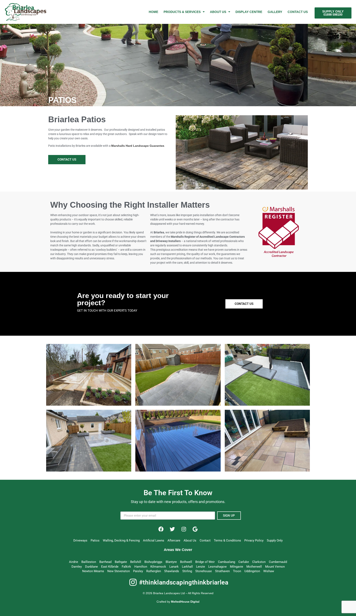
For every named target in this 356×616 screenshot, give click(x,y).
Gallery (275, 12)
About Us (218, 12)
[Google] (195, 529)
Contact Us (298, 12)
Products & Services (182, 12)
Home (153, 12)
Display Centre (248, 12)
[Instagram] (184, 529)
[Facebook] (161, 529)
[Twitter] (172, 529)
